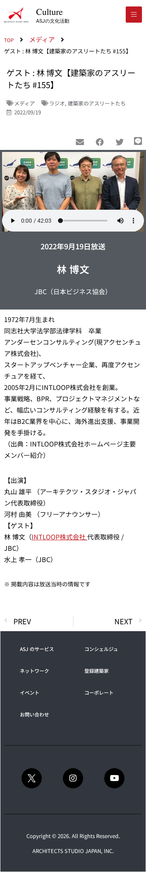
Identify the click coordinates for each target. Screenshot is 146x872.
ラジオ (57, 103)
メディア (24, 103)
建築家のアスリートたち (97, 103)
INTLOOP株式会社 (59, 536)
